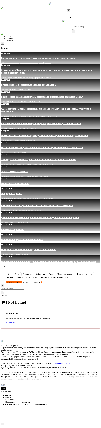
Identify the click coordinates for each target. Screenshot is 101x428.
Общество (40, 274)
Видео (80, 274)
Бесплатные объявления (31, 282)
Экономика (28, 274)
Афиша (89, 274)
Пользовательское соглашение (18, 402)
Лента (16, 274)
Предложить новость (14, 282)
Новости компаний (65, 274)
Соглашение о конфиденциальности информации (26, 404)
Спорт (51, 274)
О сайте (75, 17)
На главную (10, 322)
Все (9, 274)
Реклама (75, 20)
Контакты (76, 22)
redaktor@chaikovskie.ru (64, 363)
